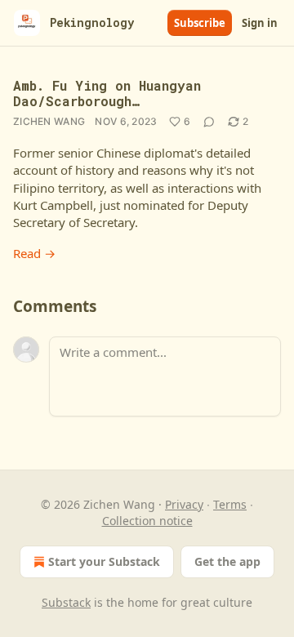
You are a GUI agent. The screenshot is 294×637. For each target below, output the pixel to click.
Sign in (260, 23)
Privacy (184, 504)
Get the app (227, 561)
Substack (66, 602)
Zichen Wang (49, 121)
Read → (34, 253)
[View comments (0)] (209, 121)
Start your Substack (104, 561)
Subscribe (199, 23)
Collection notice (147, 520)
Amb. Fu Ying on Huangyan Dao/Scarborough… (107, 93)
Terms (230, 504)
